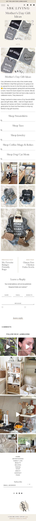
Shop (18, 468)
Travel (18, 467)
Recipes (18, 465)
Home (18, 456)
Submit (28, 484)
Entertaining (18, 458)
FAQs (18, 475)
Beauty (18, 463)
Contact (18, 473)
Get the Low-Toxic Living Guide (16, 1)
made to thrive (21, 518)
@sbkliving (25, 334)
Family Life (18, 461)
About (18, 471)
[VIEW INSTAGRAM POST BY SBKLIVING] (15, 353)
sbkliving (8, 339)
